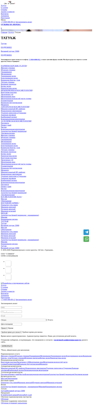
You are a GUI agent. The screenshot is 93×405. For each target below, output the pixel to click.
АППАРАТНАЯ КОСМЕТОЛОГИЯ (15, 107)
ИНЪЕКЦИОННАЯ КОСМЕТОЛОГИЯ (16, 90)
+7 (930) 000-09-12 (8, 22)
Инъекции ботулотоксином (11, 103)
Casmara (14, 395)
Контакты (5, 14)
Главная (4, 32)
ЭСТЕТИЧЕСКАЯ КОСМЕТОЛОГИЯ (16, 121)
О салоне (4, 8)
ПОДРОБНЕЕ (6, 47)
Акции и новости (8, 12)
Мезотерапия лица (8, 96)
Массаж (4, 199)
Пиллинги (5, 123)
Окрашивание (6, 72)
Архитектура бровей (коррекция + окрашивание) (20, 215)
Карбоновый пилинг (9, 117)
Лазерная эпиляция (8, 115)
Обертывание (6, 201)
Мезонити (5, 105)
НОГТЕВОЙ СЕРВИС (10, 203)
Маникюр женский (8, 207)
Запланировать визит (24, 22)
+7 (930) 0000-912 (34, 59)
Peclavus (21, 395)
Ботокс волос (6, 86)
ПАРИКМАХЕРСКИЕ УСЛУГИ (14, 66)
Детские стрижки (7, 82)
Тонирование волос (8, 76)
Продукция (5, 18)
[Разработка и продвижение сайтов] (15, 283)
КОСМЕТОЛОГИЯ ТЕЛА (11, 197)
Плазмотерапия (7, 101)
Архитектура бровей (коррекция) (14, 131)
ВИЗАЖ (4, 213)
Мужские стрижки (8, 70)
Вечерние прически (8, 84)
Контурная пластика (9, 92)
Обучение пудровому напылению (14, 403)
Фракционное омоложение (11, 111)
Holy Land (28, 395)
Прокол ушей (6, 125)
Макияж (4, 217)
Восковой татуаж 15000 (10, 225)
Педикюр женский (8, 209)
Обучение (5, 399)
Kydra (3, 395)
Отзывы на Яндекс (11, 24)
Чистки (4, 127)
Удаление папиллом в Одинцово (13, 113)
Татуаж (4, 43)
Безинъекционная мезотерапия (13, 119)
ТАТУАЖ (4, 221)
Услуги (3, 5)
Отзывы (4, 10)
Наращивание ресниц (9, 219)
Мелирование (6, 74)
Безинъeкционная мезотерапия (13, 129)
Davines (8, 395)
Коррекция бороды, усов (10, 80)
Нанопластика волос (9, 88)
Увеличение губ (7, 94)
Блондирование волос (9, 78)
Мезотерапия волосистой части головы (16, 98)
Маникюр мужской (8, 211)
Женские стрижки (8, 68)
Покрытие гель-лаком (9, 205)
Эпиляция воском (8, 133)
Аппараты (5, 16)
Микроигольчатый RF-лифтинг (13, 109)
